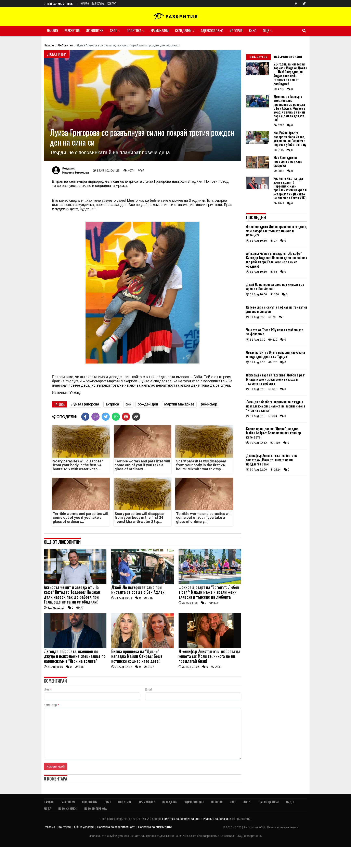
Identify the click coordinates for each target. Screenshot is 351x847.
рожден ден (148, 404)
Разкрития (72, 30)
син (128, 404)
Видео (290, 802)
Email (148, 689)
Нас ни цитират (269, 802)
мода (47, 808)
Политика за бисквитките (155, 827)
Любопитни (94, 30)
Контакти (64, 827)
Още (266, 30)
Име (47, 689)
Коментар (51, 704)
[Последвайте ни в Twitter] (304, 3)
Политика (134, 30)
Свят (113, 30)
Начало (85, 3)
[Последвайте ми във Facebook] (296, 3)
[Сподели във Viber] (95, 417)
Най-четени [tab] (258, 57)
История (236, 30)
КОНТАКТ (112, 3)
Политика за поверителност (181, 818)
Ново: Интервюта (95, 808)
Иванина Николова (75, 172)
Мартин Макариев (179, 404)
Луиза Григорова (85, 404)
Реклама (49, 827)
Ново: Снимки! (67, 808)
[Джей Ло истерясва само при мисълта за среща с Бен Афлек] (142, 583)
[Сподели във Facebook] (85, 417)
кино (252, 30)
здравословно (212, 30)
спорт (247, 802)
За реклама (98, 3)
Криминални (160, 30)
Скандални (183, 30)
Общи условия (84, 827)
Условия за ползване (217, 818)
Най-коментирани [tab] (288, 57)
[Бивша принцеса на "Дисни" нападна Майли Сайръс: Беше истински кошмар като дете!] (142, 647)
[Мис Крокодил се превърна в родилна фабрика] (257, 167)
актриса (112, 404)
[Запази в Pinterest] (126, 417)
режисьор (209, 404)
